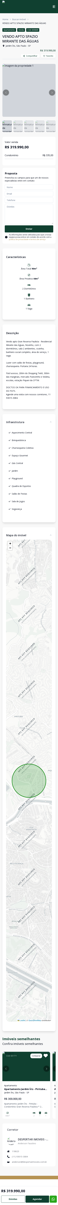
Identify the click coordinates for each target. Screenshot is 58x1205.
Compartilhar (31, 56)
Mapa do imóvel (16, 535)
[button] (6, 92)
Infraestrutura (15, 422)
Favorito (49, 56)
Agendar (37, 1199)
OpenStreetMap (34, 1020)
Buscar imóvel (19, 19)
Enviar (29, 228)
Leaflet (22, 1020)
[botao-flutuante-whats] (53, 1199)
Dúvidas (13, 1199)
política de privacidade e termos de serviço (27, 239)
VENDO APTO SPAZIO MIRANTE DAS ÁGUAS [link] (24, 23)
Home (5, 19)
